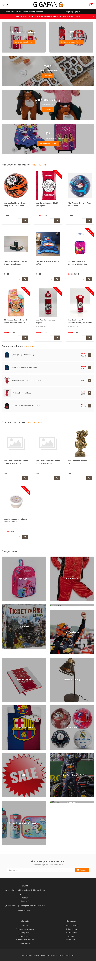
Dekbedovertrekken (9, 706)
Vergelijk (71, 936)
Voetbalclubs (54, 605)
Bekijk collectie (39, 165)
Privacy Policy (25, 933)
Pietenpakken (55, 558)
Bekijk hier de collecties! (23, 42)
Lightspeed (53, 955)
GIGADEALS (54, 802)
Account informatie (71, 925)
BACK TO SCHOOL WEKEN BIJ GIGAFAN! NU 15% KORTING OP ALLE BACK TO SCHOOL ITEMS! (48, 16)
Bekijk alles (29, 346)
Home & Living (55, 659)
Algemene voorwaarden (25, 929)
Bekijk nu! (48, 110)
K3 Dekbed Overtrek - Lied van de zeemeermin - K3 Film (15, 322)
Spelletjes (5, 605)
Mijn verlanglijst (71, 933)
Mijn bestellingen (71, 929)
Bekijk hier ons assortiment (71, 42)
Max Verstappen (56, 611)
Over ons (25, 925)
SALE (4, 754)
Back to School (7, 659)
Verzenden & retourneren (25, 940)
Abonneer (83, 870)
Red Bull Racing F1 (56, 754)
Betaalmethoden (25, 936)
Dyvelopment (70, 955)
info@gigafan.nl (25, 910)
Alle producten (71, 940)
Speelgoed (6, 558)
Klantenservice (25, 943)
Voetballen (53, 706)
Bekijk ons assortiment (48, 143)
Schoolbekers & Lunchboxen (12, 802)
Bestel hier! (48, 76)
